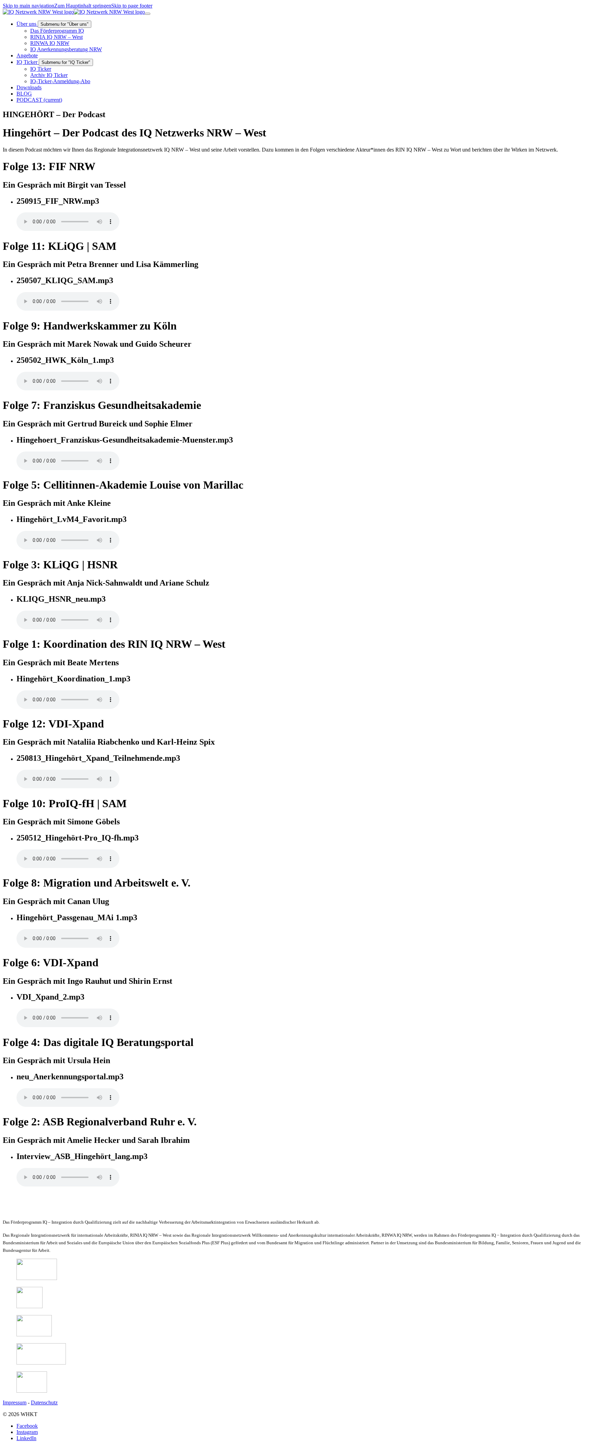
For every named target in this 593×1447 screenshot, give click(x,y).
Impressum (14, 1402)
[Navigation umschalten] (147, 14)
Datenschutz (44, 1402)
